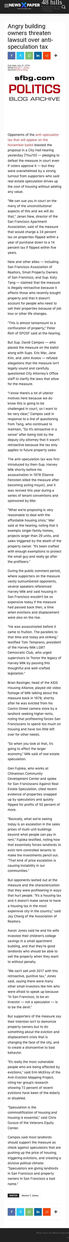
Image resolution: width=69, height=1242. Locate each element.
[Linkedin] (38, 55)
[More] (56, 55)
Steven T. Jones (21, 67)
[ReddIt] (47, 55)
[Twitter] (20, 55)
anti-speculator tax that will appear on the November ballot (33, 140)
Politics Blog (21, 69)
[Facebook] (11, 55)
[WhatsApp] (29, 55)
